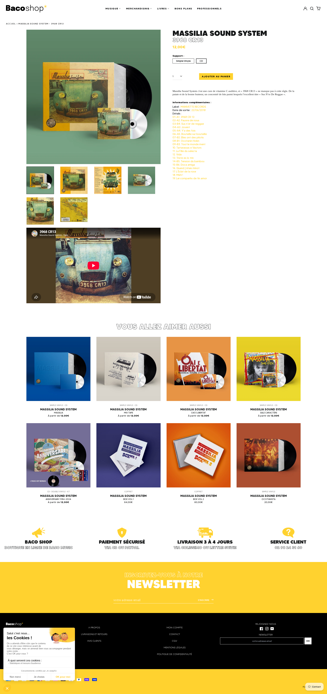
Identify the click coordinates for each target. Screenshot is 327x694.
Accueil (11, 23)
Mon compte (175, 627)
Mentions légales (174, 647)
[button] (312, 8)
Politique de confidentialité (174, 654)
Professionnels (209, 8)
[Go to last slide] (31, 97)
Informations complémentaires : (192, 102)
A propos (94, 627)
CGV (174, 640)
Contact (174, 634)
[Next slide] (156, 97)
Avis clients (94, 640)
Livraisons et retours (94, 634)
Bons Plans (183, 8)
